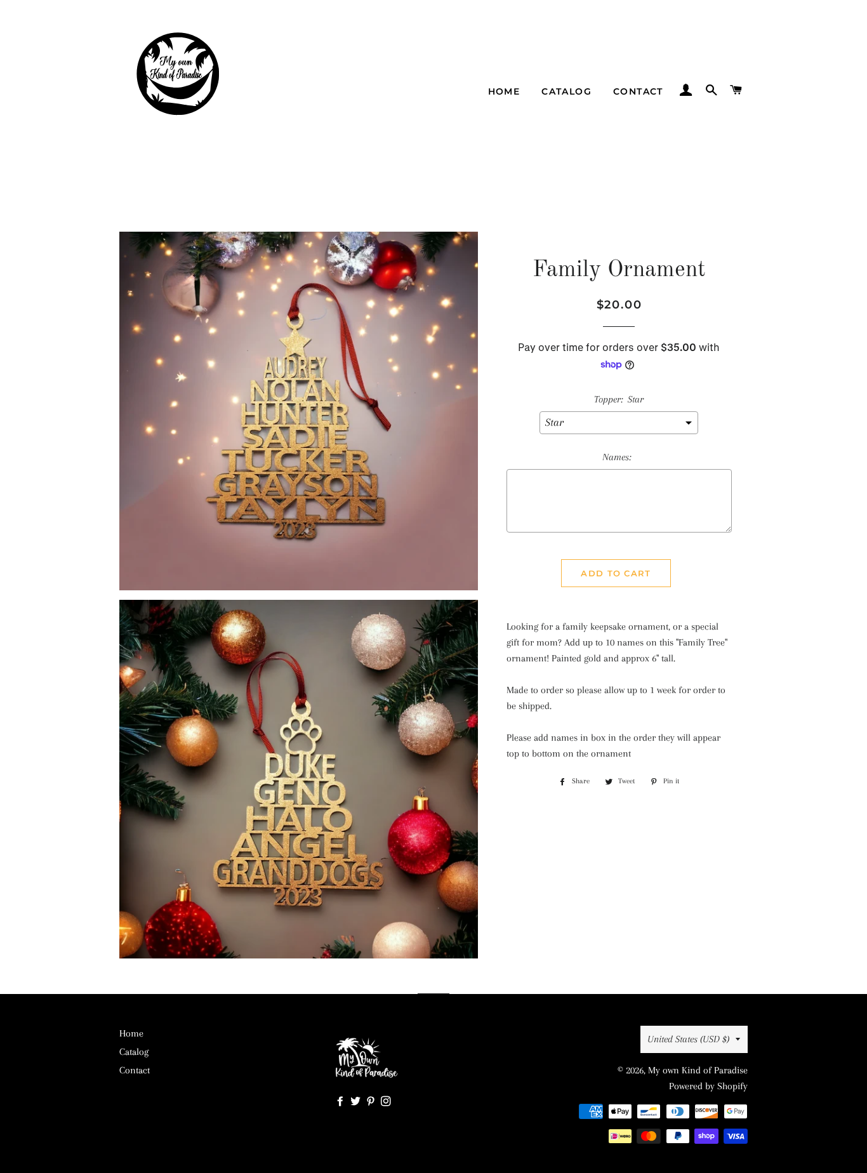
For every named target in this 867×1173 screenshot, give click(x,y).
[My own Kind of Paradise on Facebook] (342, 1102)
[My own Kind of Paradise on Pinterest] (373, 1102)
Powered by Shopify (708, 1086)
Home (504, 91)
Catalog (566, 91)
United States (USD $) (688, 1039)
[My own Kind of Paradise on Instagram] (387, 1102)
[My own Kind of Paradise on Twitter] (358, 1102)
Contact (638, 91)
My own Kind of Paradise (698, 1070)
